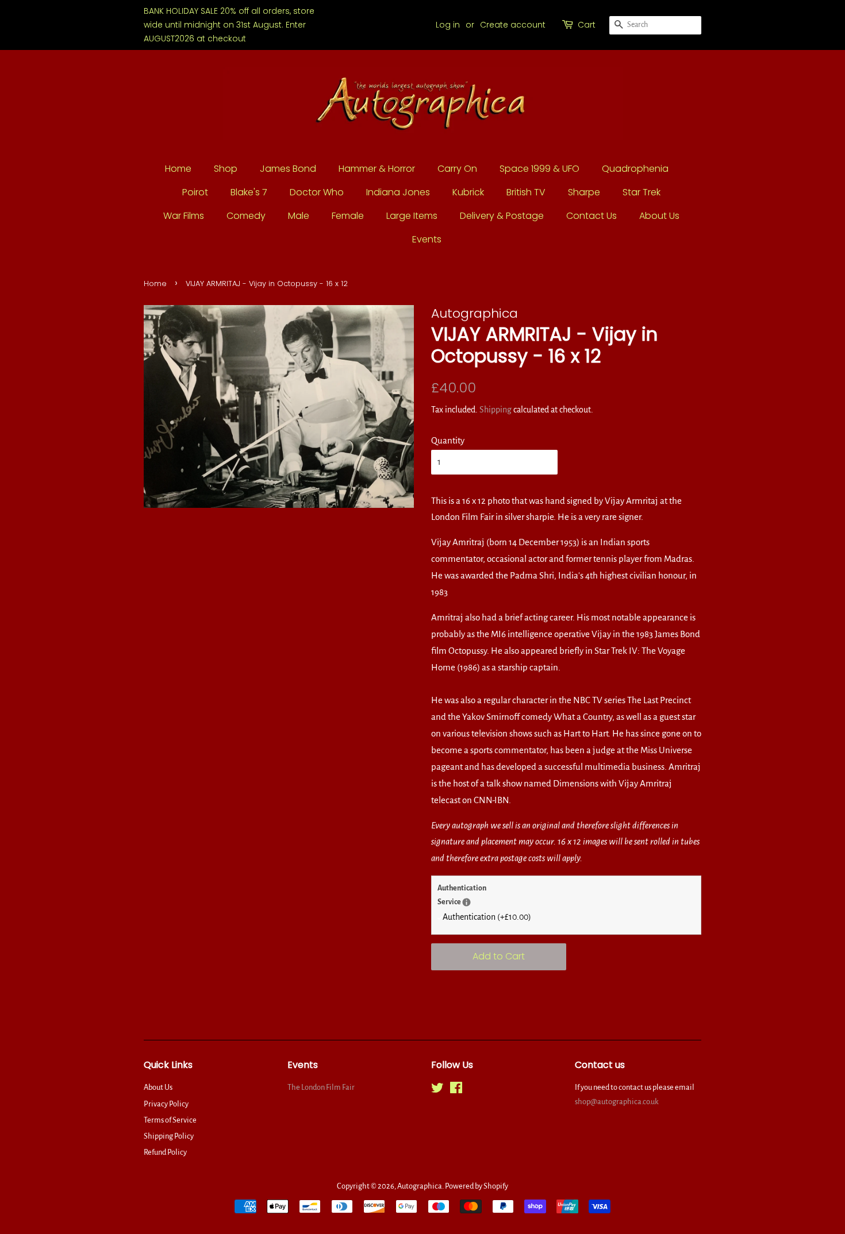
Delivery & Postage (502, 215)
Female (348, 215)
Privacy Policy (166, 1104)
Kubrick (468, 192)
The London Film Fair (321, 1087)
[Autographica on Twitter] (437, 1090)
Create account (513, 24)
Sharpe (584, 192)
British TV (526, 192)
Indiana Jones (398, 192)
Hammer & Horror (377, 168)
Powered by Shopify (476, 1186)
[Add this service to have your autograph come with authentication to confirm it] (466, 902)
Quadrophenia (635, 168)
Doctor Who (317, 192)
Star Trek (641, 192)
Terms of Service (170, 1120)
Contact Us (591, 215)
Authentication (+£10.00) (487, 916)
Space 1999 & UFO (539, 168)
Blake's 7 (249, 192)
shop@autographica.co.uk (617, 1101)
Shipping (495, 409)
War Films (183, 215)
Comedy (246, 215)
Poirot (195, 192)
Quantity (447, 440)
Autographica (419, 1186)
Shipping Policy (169, 1136)
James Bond (288, 168)
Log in (448, 24)
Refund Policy (165, 1152)
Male (298, 215)
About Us (659, 215)
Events (426, 239)
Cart (587, 24)
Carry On (457, 168)
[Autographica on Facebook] (456, 1090)
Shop (225, 168)
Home (178, 168)
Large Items (411, 215)
